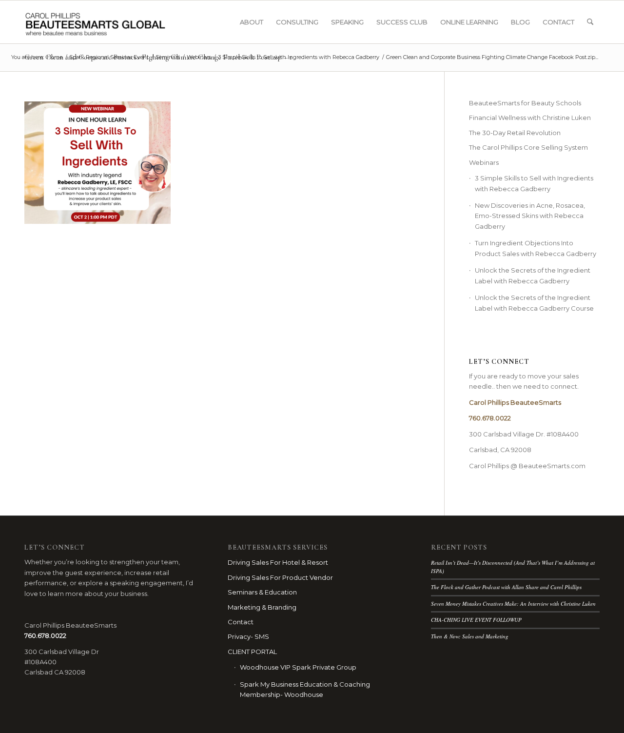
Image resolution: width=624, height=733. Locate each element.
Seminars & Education (262, 592)
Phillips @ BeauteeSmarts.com (536, 466)
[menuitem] (252, 21)
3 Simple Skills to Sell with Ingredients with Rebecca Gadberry (534, 183)
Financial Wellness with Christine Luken (530, 117)
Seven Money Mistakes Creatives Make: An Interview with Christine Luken (513, 603)
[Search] (590, 21)
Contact (241, 622)
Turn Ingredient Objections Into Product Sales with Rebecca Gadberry (535, 248)
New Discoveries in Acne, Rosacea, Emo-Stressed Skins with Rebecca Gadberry (530, 215)
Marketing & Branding (262, 607)
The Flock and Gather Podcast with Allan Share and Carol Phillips (506, 587)
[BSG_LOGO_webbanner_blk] (115, 21)
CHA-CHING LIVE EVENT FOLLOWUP (476, 619)
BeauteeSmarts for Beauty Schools (525, 103)
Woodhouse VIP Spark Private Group (298, 667)
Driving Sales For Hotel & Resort (278, 562)
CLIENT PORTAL (252, 651)
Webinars (484, 162)
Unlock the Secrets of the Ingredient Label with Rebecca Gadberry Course (534, 303)
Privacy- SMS (248, 636)
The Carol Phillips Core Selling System (528, 147)
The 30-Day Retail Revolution (515, 133)
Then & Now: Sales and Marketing (469, 636)
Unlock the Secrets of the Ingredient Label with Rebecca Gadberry (532, 275)
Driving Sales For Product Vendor (280, 577)
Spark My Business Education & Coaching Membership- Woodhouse (305, 689)
